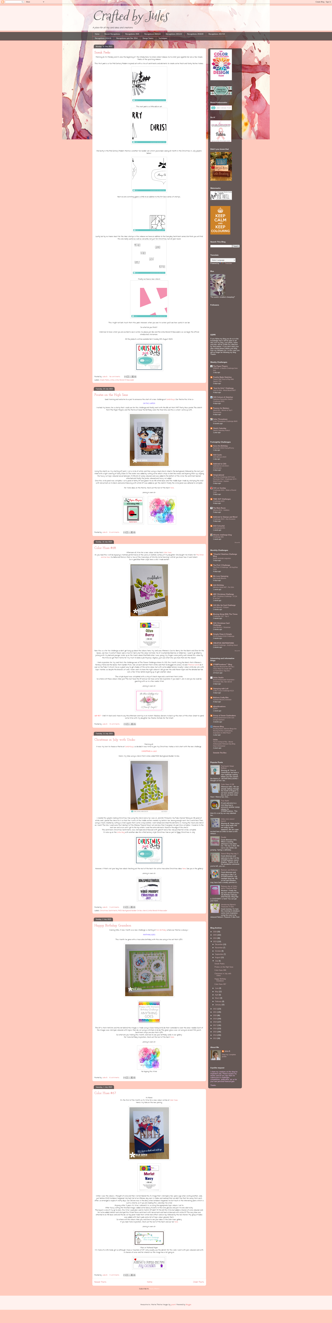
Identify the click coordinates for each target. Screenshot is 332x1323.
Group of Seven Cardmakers (224, 716)
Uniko (112, 380)
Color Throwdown (220, 419)
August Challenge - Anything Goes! (225, 645)
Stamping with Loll (220, 689)
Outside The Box (219, 753)
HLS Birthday (161, 930)
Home (97, 34)
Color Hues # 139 (227, 784)
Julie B (227, 1051)
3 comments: (114, 907)
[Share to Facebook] (133, 376)
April (217, 995)
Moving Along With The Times (225, 614)
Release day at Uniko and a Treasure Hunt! (229, 887)
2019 (215, 1019)
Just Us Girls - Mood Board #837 (224, 390)
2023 (215, 941)
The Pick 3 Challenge (221, 565)
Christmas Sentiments (108, 910)
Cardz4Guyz (170, 399)
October (218, 951)
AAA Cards (217, 455)
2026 (215, 932)
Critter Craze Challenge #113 (223, 691)
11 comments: (114, 1275)
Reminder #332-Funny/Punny (223, 448)
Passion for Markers (221, 408)
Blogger (188, 1304)
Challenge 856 (218, 537)
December (219, 944)
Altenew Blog (218, 727)
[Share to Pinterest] (135, 376)
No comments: (115, 376)
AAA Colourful (219, 526)
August (218, 957)
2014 (215, 1035)
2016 (215, 1028)
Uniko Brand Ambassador (124, 380)
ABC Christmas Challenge (223, 594)
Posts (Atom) (154, 1289)
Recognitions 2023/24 (152, 34)
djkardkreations (219, 706)
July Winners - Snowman (222, 627)
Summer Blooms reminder (222, 700)
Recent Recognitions (112, 34)
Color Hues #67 (105, 1093)
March (217, 998)
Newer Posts (100, 1282)
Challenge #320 (218, 501)
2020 (215, 1015)
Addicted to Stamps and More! (225, 517)
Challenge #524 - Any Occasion (224, 519)
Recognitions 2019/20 (195, 34)
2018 (215, 1022)
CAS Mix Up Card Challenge (224, 605)
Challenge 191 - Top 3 (221, 616)
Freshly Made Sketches (222, 377)
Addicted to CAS (219, 464)
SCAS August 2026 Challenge (223, 636)
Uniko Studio (218, 678)
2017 (215, 1025)
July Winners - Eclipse (221, 607)
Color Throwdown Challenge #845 (225, 421)
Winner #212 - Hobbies (221, 510)
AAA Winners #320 (219, 457)
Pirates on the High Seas (111, 395)
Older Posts (198, 1282)
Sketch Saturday (219, 428)
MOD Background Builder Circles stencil (132, 910)
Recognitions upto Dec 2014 (126, 38)
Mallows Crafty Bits (221, 698)
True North (225, 801)
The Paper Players (220, 366)
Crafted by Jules (130, 16)
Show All (237, 542)
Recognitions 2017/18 (217, 34)
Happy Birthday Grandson (112, 925)
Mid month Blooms (219, 578)
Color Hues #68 (105, 548)
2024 (215, 938)
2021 (215, 1012)
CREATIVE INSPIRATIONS (223, 643)
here (172, 488)
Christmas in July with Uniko (114, 740)
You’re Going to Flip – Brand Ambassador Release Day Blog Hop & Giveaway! (224, 744)
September (219, 954)
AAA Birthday (218, 585)
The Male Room (219, 508)
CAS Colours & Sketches (223, 397)
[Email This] (125, 376)
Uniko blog (121, 832)
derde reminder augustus (222, 558)
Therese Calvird (193, 665)
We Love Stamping (220, 576)
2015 (215, 1032)
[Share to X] (130, 376)
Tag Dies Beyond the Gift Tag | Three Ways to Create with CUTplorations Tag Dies (223, 669)
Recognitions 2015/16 (103, 38)
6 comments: (114, 532)
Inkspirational (218, 475)
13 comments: (114, 724)
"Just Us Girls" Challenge (223, 388)
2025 (215, 935)
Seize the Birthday (220, 446)
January (218, 1005)
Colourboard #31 (219, 528)
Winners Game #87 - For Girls (223, 587)
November (219, 948)
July (217, 961)
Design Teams (148, 38)
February (218, 1001)
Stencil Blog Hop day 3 (229, 854)
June (217, 988)
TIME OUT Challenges (222, 499)
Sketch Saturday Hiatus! (221, 430)
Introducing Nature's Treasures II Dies (228, 906)
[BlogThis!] (128, 376)
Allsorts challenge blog (222, 535)
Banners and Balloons (229, 870)
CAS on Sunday (219, 488)
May (217, 992)
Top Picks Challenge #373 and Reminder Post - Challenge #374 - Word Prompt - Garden (225, 479)
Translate (228, 263)
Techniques (163, 38)
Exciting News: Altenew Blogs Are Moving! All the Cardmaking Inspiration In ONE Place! (225, 731)
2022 (215, 1009)
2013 (215, 1038)
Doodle (223, 837)
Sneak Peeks (102, 52)
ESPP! (215, 709)
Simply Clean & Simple (222, 634)
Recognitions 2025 (132, 34)
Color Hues (168, 552)
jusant (173, 1304)
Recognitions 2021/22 (174, 34)
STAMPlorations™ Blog (222, 664)
